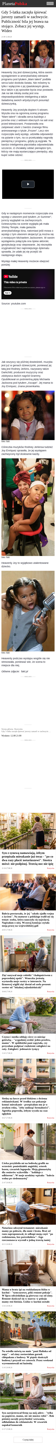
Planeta (14, 3)
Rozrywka (50, 868)
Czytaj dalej (28, 1439)
